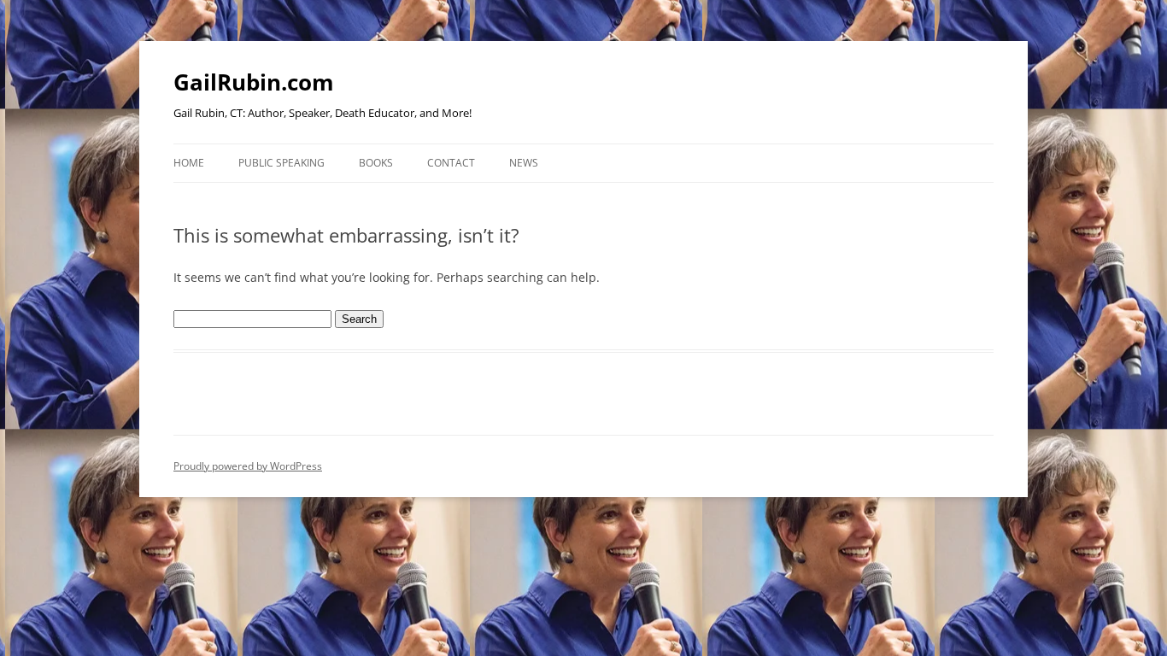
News (523, 162)
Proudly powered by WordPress (247, 466)
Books (376, 162)
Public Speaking (281, 162)
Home (188, 162)
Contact (451, 162)
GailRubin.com (253, 82)
